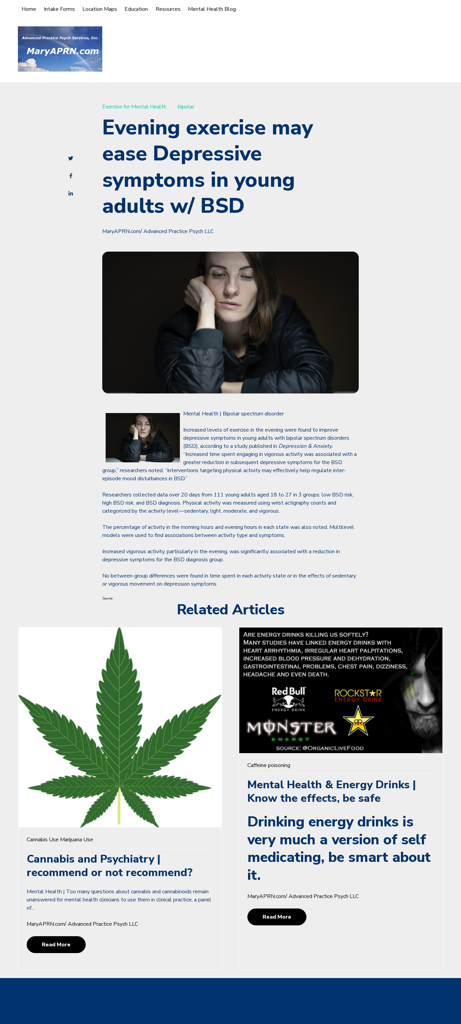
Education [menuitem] (136, 9)
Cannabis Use (43, 839)
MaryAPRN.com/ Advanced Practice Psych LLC (158, 231)
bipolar (186, 106)
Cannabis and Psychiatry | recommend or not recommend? (109, 866)
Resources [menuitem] (168, 9)
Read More (56, 944)
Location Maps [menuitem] (99, 9)
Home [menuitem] (29, 9)
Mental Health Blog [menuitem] (212, 9)
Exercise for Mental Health (134, 106)
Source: (107, 598)
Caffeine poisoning (268, 765)
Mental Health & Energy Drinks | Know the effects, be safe (331, 791)
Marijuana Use (76, 839)
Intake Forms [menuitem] (59, 9)
